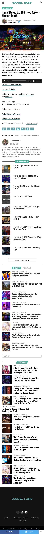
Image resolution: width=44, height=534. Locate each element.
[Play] (5, 81)
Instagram (30, 94)
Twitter (22, 94)
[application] (22, 81)
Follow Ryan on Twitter (11, 114)
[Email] (23, 129)
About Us (7, 518)
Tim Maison (13, 22)
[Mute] (33, 81)
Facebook (8, 97)
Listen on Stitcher (9, 89)
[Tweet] (8, 129)
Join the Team (17, 518)
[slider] (38, 81)
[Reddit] (13, 129)
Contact (25, 518)
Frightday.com (31, 123)
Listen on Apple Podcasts (12, 84)
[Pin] (27, 129)
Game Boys (19, 135)
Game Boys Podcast (32, 135)
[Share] (4, 129)
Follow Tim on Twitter (10, 109)
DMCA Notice (23, 521)
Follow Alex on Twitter (11, 118)
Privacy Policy (35, 518)
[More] (32, 129)
